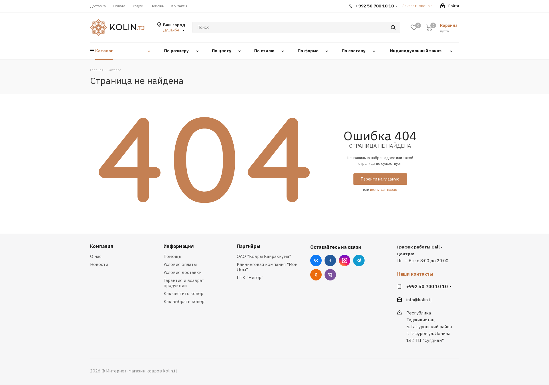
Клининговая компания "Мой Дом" (267, 267)
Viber (330, 274)
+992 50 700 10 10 (427, 286)
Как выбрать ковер (184, 301)
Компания (101, 246)
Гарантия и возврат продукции (184, 283)
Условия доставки (183, 272)
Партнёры (248, 246)
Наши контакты (415, 274)
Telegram (359, 260)
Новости (99, 264)
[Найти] (393, 27)
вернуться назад (383, 189)
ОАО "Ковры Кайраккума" (264, 256)
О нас (96, 256)
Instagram (344, 260)
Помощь (172, 256)
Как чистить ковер (183, 293)
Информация (179, 246)
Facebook (330, 260)
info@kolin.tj (418, 299)
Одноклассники (316, 274)
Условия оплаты (180, 264)
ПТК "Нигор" (250, 277)
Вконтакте (316, 260)
